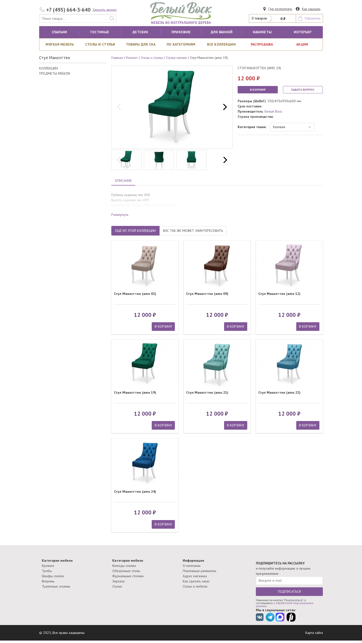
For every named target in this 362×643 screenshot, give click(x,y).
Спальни (59, 32)
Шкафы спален (53, 576)
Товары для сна (140, 44)
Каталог (132, 57)
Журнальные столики (128, 576)
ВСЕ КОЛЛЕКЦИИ (221, 44)
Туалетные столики (56, 586)
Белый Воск (273, 111)
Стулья (117, 586)
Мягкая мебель (60, 44)
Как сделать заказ (196, 581)
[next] (224, 107)
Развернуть (119, 214)
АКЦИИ (302, 44)
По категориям (181, 44)
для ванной (222, 32)
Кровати (48, 565)
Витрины (48, 581)
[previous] (119, 107)
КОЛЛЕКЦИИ (48, 68)
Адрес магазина (195, 576)
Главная (117, 57)
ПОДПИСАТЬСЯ (289, 591)
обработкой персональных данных (284, 604)
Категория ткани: (252, 127)
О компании (191, 565)
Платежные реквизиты (199, 571)
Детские (140, 32)
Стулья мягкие (176, 57)
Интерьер (302, 32)
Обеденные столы (126, 571)
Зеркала (118, 581)
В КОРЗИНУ (258, 89)
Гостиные (99, 32)
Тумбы (47, 571)
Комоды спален (124, 565)
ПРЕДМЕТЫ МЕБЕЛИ (54, 73)
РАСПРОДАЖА (262, 44)
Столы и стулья (100, 44)
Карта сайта (314, 632)
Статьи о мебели (195, 586)
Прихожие (181, 32)
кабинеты (262, 32)
